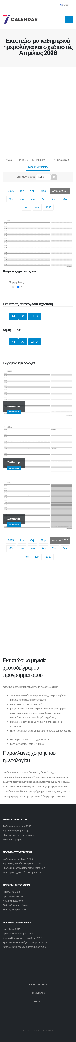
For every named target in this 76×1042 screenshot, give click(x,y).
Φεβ (32, 191)
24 (22, 287)
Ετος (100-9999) (25, 177)
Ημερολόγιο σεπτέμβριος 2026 (18, 933)
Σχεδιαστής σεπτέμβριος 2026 (18, 859)
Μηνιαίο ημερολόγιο (13, 900)
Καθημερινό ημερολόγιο (15, 909)
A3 (23, 316)
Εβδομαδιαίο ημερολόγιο (15, 905)
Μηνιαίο (38, 160)
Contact (38, 1001)
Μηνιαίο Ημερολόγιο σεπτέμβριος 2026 (22, 938)
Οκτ (65, 199)
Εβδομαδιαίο (59, 160)
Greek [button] (66, 4)
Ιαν (22, 191)
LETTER (34, 316)
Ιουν (21, 199)
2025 (11, 191)
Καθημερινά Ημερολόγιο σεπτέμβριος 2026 (24, 947)
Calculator (38, 993)
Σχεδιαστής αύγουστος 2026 (17, 826)
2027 (48, 207)
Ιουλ (32, 199)
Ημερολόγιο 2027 (11, 929)
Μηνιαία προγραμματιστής (16, 830)
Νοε (27, 207)
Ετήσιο (22, 160)
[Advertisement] (38, 112)
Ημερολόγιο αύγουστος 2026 (17, 896)
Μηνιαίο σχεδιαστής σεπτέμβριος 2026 (22, 863)
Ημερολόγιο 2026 (12, 892)
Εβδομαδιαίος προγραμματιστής (19, 835)
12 (13, 287)
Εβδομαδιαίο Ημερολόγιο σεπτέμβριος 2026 (25, 942)
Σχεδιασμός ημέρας (12, 839)
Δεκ (37, 207)
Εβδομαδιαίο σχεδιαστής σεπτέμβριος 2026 (24, 868)
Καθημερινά (38, 167)
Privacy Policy (38, 984)
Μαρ (43, 191)
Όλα (9, 160)
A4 (13, 316)
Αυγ (44, 199)
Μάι (11, 199)
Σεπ (54, 199)
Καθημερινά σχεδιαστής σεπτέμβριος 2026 (24, 872)
